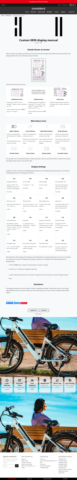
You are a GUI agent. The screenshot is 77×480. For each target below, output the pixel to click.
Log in (59, 5)
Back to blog (38, 314)
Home (3, 15)
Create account (65, 5)
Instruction (8, 15)
